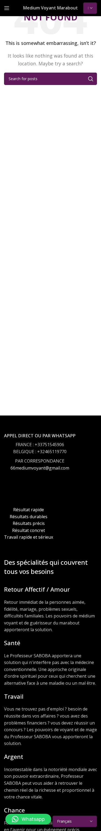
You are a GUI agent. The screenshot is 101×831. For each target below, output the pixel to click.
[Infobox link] (39, 457)
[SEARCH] (91, 79)
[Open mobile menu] (6, 8)
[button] (28, 819)
